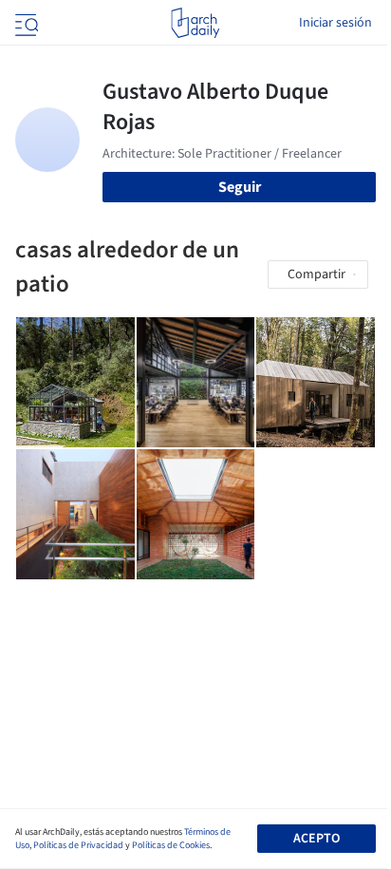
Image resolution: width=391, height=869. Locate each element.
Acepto (316, 838)
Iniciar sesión (335, 22)
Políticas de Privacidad (78, 845)
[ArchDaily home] (195, 23)
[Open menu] (24, 22)
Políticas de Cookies (171, 845)
